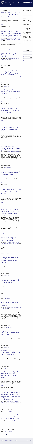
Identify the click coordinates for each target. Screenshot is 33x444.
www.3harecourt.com (6, 275)
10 (23, 55)
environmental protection (13, 76)
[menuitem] (3, 6)
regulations (3, 308)
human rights (17, 195)
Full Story (2, 24)
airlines (8, 151)
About (3, 6)
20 (27, 56)
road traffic (17, 114)
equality (18, 401)
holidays (18, 307)
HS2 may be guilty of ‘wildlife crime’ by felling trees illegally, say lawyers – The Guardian (11, 72)
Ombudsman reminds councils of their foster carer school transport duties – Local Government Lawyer (11, 416)
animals (9, 76)
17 (23, 56)
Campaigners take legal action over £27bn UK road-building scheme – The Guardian (11, 332)
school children (18, 39)
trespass (6, 77)
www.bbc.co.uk (5, 67)
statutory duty (10, 421)
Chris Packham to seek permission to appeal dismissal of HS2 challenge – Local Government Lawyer (11, 374)
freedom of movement (5, 195)
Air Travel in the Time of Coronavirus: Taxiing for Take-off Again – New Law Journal (10, 148)
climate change (9, 336)
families (4, 39)
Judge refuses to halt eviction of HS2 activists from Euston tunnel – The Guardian (11, 14)
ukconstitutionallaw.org (6, 233)
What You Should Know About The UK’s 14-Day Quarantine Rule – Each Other (11, 191)
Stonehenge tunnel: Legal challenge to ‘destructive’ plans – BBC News (10, 55)
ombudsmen (13, 39)
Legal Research (21, 6)
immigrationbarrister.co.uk (7, 298)
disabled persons (19, 38)
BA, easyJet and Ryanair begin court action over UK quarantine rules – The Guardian (10, 239)
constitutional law (11, 214)
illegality (5, 215)
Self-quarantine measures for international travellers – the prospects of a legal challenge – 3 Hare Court (10, 259)
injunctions (2, 133)
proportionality (6, 196)
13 (27, 55)
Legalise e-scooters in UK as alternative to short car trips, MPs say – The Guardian (10, 110)
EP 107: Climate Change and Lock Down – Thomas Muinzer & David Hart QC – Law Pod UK (10, 352)
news (3, 18)
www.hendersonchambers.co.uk (7, 327)
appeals (13, 401)
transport (8, 18)
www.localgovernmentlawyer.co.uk (8, 49)
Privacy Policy (15, 440)
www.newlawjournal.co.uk (7, 167)
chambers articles (9, 264)
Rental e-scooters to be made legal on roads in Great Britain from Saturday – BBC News (11, 172)
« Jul (23, 60)
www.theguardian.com (6, 28)
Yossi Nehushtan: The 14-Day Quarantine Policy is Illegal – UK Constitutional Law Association (10, 211)
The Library (11, 6)
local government (8, 39)
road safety (14, 114)
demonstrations (11, 132)
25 (24, 57)
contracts (10, 307)
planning (3, 59)
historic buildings (18, 58)
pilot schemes (11, 114)
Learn (29, 6)
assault (9, 95)
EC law (16, 307)
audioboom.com (5, 368)
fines (1, 195)
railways (6, 18)
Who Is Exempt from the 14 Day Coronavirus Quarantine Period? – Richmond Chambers (10, 280)
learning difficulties (3, 402)
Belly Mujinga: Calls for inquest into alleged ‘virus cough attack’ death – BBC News (11, 91)
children (11, 38)
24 (23, 57)
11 (15, 434)
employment (14, 242)
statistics (15, 151)
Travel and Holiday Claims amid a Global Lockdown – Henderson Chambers (10, 304)
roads (5, 59)
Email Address (24, 13)
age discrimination (9, 401)
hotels (20, 307)
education (2, 39)
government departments (12, 58)
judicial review (8, 215)
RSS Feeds (10, 440)
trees (4, 77)
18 (24, 56)
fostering (12, 420)
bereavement (12, 95)
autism (9, 38)
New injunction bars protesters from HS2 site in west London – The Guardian (10, 129)
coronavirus (15, 95)
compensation (14, 38)
